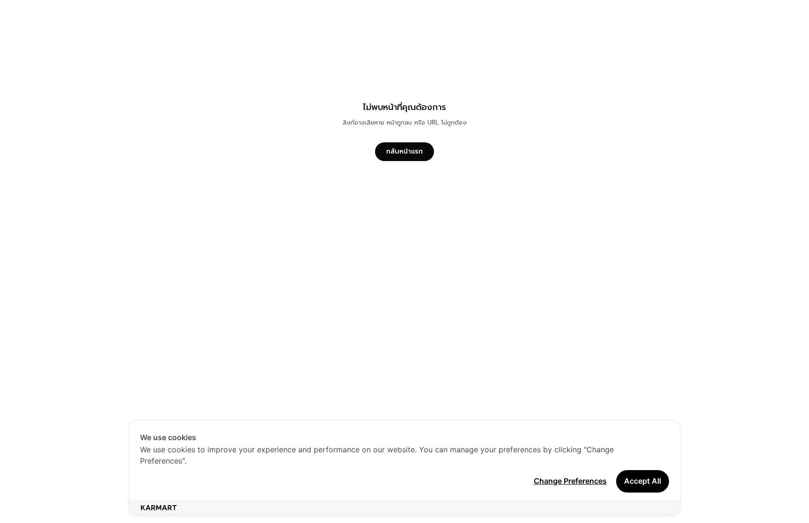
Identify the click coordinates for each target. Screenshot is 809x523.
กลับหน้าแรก (404, 151)
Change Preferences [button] (570, 481)
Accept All (642, 481)
